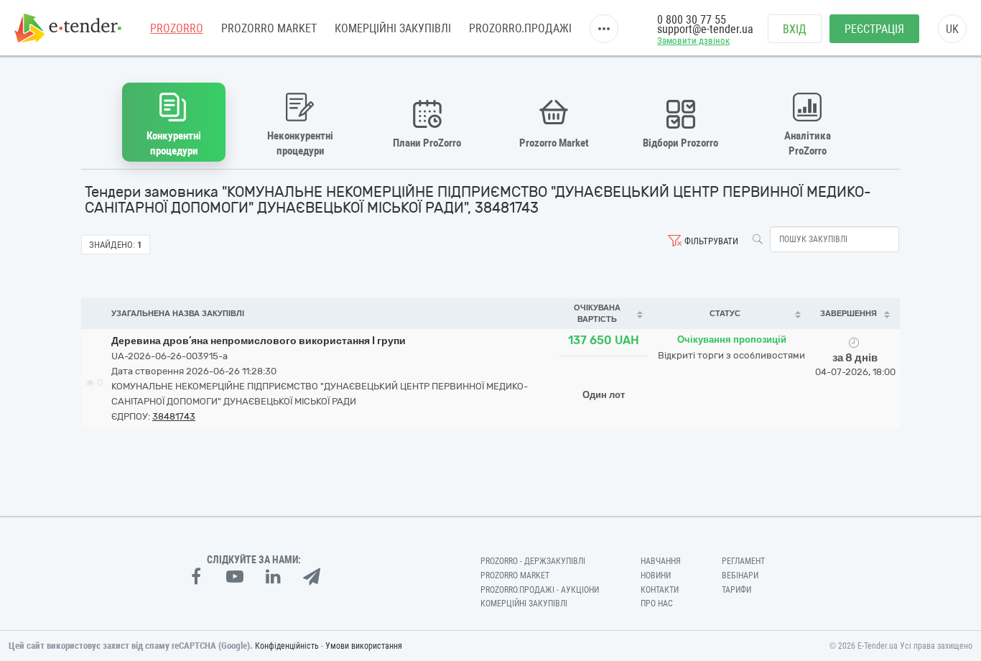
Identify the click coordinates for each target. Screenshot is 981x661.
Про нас (657, 603)
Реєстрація (874, 29)
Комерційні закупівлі (393, 28)
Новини (656, 575)
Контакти (660, 590)
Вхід (794, 29)
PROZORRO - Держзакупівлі (532, 561)
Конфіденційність (287, 646)
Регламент (743, 561)
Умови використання (363, 646)
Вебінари (740, 575)
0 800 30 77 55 (691, 20)
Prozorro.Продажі (520, 28)
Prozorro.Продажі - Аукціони (539, 590)
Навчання (661, 561)
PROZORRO (176, 28)
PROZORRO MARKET (269, 28)
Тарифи (736, 590)
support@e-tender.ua (705, 29)
